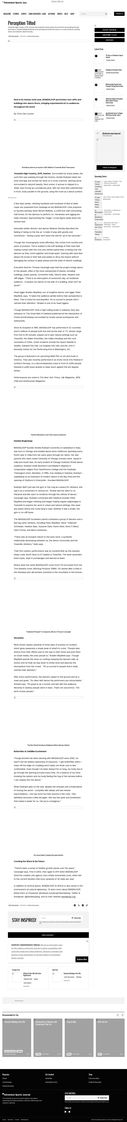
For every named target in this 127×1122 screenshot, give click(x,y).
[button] (110, 13)
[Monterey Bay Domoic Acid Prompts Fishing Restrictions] (99, 88)
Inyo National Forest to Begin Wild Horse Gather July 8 (114, 114)
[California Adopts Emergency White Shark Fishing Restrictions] (99, 102)
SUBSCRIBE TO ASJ (110, 35)
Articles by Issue (8, 1086)
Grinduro (106, 237)
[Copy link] (87, 905)
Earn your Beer (94, 1078)
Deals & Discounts (95, 1082)
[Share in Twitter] (79, 905)
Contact (17, 1119)
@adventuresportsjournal (111, 133)
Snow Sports (27, 983)
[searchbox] (92, 13)
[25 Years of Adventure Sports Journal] (99, 59)
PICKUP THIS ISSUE (109, 30)
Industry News (110, 60)
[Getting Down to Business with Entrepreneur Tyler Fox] (48, 1038)
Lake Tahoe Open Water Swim (113, 197)
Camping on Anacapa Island (114, 70)
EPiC (99, 1054)
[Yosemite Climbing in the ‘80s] (16, 1038)
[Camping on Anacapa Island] (99, 73)
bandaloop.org (68, 896)
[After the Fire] (110, 1038)
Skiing (36, 979)
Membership (24, 1119)
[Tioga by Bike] (79, 1038)
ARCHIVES (109, 40)
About (4, 1078)
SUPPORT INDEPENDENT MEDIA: (36, 951)
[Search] (106, 14)
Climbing (78, 977)
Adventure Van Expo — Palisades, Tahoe (112, 223)
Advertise (48, 1078)
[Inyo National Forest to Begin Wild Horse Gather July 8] (99, 117)
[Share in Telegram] (83, 905)
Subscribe (82, 959)
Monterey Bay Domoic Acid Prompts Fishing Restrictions (114, 85)
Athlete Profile (28, 979)
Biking (69, 1054)
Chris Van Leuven (13, 36)
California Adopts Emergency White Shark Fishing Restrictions (114, 101)
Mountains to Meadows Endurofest (112, 211)
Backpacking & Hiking (112, 72)
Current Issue (7, 1082)
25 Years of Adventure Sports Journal (114, 56)
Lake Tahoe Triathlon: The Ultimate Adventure (113, 182)
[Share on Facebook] (75, 905)
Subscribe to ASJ (51, 1082)
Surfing (38, 1054)
